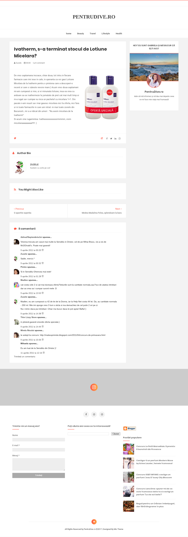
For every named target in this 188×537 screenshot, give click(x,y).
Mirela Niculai (28, 330)
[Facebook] (162, 104)
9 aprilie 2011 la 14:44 (31, 326)
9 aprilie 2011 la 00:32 (31, 263)
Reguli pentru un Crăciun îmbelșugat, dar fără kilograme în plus (155, 505)
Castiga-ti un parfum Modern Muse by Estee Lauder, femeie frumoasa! (154, 462)
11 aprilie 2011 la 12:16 (32, 353)
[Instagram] (145, 104)
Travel (93, 33)
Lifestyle (106, 33)
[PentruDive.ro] (158, 104)
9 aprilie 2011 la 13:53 (31, 293)
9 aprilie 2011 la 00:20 (31, 250)
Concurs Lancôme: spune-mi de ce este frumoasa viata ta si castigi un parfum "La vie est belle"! (154, 491)
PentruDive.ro (94, 17)
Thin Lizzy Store (29, 317)
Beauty (80, 33)
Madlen (24, 280)
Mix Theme (118, 529)
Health (119, 33)
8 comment (40, 63)
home (68, 33)
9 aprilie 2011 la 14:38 (31, 313)
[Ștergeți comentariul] (43, 250)
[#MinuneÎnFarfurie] (150, 104)
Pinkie (24, 267)
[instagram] (94, 414)
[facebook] (86, 414)
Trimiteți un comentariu (24, 356)
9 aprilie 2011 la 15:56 (31, 340)
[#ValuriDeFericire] (154, 104)
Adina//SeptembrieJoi (32, 237)
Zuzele (24, 254)
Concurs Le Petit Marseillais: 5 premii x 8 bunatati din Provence (155, 448)
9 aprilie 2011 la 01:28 (31, 276)
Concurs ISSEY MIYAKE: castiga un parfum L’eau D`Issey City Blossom (154, 476)
